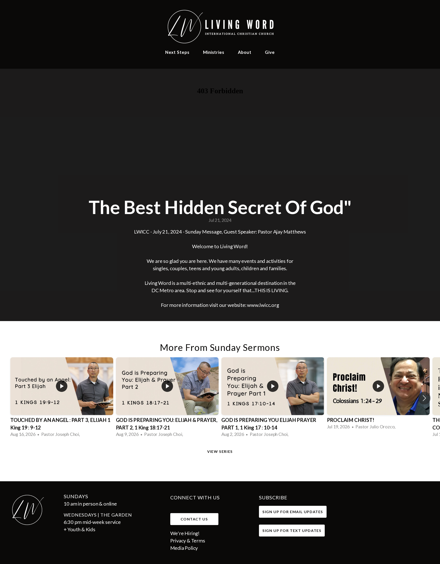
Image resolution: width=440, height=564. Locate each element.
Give (270, 52)
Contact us (194, 519)
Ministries (214, 52)
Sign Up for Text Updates (291, 530)
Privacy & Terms (187, 540)
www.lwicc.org (263, 305)
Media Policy (184, 548)
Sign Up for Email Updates (292, 511)
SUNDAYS (76, 496)
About (245, 52)
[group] (61, 398)
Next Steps (177, 52)
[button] (424, 398)
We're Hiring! (185, 533)
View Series (220, 451)
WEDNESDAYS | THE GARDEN (98, 514)
